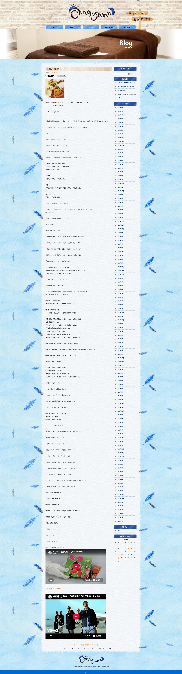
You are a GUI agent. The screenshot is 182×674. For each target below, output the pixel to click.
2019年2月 (120, 441)
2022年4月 (120, 297)
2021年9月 (120, 324)
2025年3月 (120, 172)
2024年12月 (121, 183)
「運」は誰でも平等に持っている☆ (90, 645)
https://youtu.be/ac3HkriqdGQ (54, 588)
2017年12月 (121, 494)
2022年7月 (120, 286)
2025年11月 (121, 141)
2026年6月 (120, 115)
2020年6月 (120, 380)
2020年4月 (120, 388)
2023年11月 (121, 225)
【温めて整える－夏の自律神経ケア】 (127, 94)
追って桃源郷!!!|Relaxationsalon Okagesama (144, 0)
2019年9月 (120, 415)
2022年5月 (120, 293)
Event (91, 27)
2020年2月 (120, 396)
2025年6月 (120, 160)
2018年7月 (120, 468)
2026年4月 (120, 122)
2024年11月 (121, 187)
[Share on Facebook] (46, 75)
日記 (119, 530)
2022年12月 (121, 267)
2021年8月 (120, 327)
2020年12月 (121, 358)
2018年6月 (120, 472)
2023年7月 (120, 240)
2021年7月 (120, 331)
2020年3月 (120, 392)
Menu (73, 27)
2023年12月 (121, 221)
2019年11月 (121, 407)
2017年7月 (120, 510)
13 (128, 551)
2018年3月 (120, 483)
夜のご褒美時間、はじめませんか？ (127, 86)
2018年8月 (120, 464)
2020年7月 (120, 377)
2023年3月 (120, 255)
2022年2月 (120, 305)
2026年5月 (120, 119)
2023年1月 (120, 263)
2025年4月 (120, 168)
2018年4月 (120, 479)
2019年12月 (121, 403)
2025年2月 (120, 175)
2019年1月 (120, 445)
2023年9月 (120, 232)
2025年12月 (121, 138)
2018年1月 (120, 491)
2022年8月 (120, 282)
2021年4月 (120, 342)
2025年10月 (121, 145)
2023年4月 (120, 251)
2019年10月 (121, 411)
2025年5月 (120, 164)
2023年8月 (120, 236)
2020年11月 (121, 361)
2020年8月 (120, 373)
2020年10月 (121, 365)
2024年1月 (120, 217)
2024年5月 (120, 210)
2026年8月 (120, 107)
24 (118, 558)
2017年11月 (121, 498)
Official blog (102, 649)
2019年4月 (120, 434)
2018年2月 (120, 487)
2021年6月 (120, 335)
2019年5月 (120, 430)
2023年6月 (120, 244)
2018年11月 (121, 453)
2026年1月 (120, 134)
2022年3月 (120, 301)
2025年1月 (120, 179)
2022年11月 (121, 270)
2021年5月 (120, 339)
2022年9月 (120, 278)
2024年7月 (120, 202)
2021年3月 (120, 346)
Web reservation (113, 649)
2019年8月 (120, 418)
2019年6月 (120, 426)
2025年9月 (120, 149)
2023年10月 (121, 229)
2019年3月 (120, 437)
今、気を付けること (123, 90)
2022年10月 (121, 274)
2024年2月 (120, 213)
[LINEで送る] (61, 75)
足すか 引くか (72, 645)
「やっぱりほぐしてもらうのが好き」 (127, 83)
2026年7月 (120, 111)
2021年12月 (121, 312)
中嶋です (120, 98)
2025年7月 (120, 157)
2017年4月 (120, 521)
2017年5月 (120, 517)
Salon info (109, 27)
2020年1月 (120, 399)
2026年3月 (120, 126)
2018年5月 (120, 475)
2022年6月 (120, 289)
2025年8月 (120, 153)
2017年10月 (121, 502)
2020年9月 (120, 369)
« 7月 (115, 564)
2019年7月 (120, 422)
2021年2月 (120, 350)
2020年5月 (120, 384)
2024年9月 (120, 194)
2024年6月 (120, 206)
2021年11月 (121, 316)
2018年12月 (121, 449)
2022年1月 (120, 308)
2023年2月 (120, 259)
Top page (55, 27)
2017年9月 (120, 506)
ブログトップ (125, 69)
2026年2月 (120, 130)
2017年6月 (120, 513)
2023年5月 (120, 248)
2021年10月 (121, 320)
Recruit (127, 27)
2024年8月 (120, 198)
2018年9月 (120, 460)
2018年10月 (121, 456)
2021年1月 (120, 354)
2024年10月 (121, 191)
